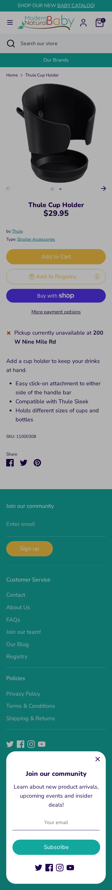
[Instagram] (59, 867)
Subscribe (56, 847)
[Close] (98, 759)
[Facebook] (49, 867)
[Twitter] (38, 867)
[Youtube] (70, 867)
